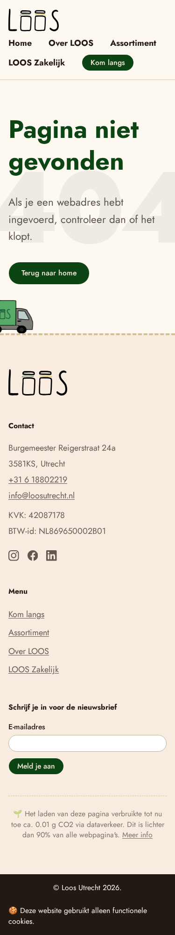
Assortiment (133, 43)
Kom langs (108, 62)
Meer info (137, 834)
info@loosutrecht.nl (41, 495)
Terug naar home (49, 272)
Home (20, 43)
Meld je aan (36, 766)
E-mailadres (26, 727)
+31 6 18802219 (37, 480)
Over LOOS (71, 43)
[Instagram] (13, 555)
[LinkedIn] (51, 555)
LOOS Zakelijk (36, 63)
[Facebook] (33, 555)
